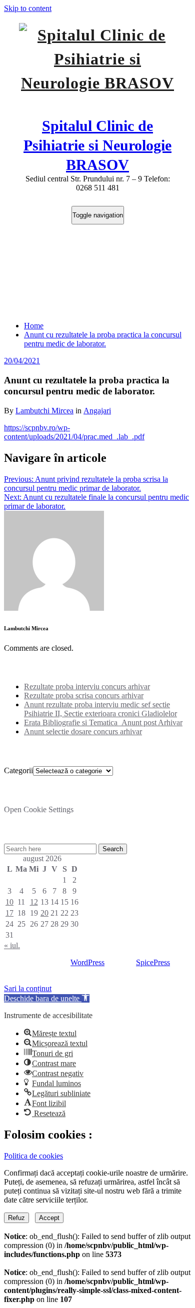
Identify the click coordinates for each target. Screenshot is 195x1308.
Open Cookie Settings (39, 809)
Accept (49, 1218)
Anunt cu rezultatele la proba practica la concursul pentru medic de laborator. (103, 339)
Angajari (97, 410)
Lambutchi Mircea (45, 410)
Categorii (18, 770)
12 (34, 902)
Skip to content (28, 8)
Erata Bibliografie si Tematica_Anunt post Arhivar (103, 722)
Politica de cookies (33, 1156)
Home (34, 325)
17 (10, 913)
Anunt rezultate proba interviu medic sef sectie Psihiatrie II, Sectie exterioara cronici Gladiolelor (100, 709)
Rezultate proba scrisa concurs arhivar (84, 695)
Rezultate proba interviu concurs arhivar (87, 686)
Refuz (16, 1218)
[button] (47, 998)
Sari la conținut (28, 988)
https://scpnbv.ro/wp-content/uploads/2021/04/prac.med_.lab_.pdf (74, 432)
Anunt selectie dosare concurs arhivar (83, 731)
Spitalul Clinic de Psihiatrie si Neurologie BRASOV (98, 145)
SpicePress (153, 962)
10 (10, 902)
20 (44, 913)
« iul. (12, 945)
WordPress (87, 962)
